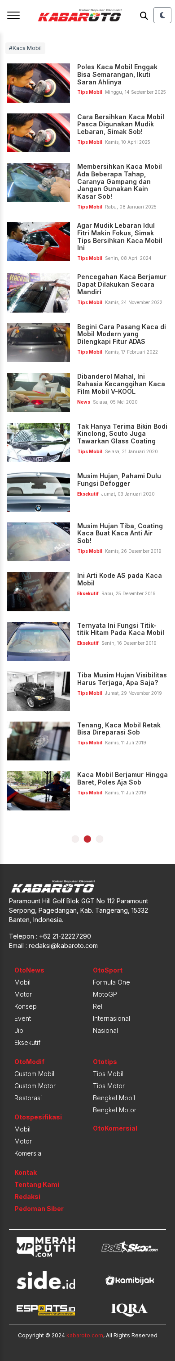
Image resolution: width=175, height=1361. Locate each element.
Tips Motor (109, 1086)
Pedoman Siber (39, 1208)
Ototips (105, 1061)
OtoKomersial (115, 1128)
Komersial (28, 1153)
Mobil (22, 982)
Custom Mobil (34, 1073)
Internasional (111, 1018)
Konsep (25, 1006)
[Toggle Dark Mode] (162, 15)
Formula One (111, 982)
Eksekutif (27, 1042)
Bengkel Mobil (114, 1098)
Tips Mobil (108, 1073)
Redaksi (27, 1196)
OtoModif (29, 1061)
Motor (23, 994)
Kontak (25, 1172)
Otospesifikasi (38, 1117)
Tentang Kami (36, 1184)
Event (22, 1018)
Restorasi (28, 1098)
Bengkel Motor (114, 1110)
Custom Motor (35, 1086)
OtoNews (29, 970)
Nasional (105, 1030)
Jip (18, 1030)
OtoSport (107, 970)
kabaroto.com (84, 1335)
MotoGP (105, 994)
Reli (98, 1006)
